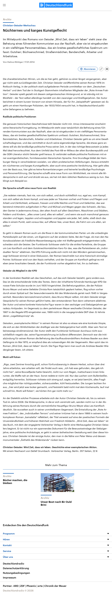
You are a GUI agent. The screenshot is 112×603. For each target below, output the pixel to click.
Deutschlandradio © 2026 (18, 590)
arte (41, 585)
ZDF (23, 585)
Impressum (9, 577)
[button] (4, 5)
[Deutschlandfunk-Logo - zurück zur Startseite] (56, 5)
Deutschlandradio (13, 563)
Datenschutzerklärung (16, 568)
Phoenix (32, 585)
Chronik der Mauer (55, 585)
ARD (16, 585)
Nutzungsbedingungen (16, 572)
